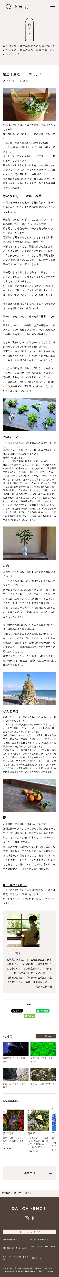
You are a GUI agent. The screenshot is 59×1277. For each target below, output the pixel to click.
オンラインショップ (28, 1232)
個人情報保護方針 (10, 1239)
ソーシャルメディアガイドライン (15, 1258)
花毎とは (29, 1173)
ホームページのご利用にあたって (43, 1248)
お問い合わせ (35, 1258)
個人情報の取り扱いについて (14, 1248)
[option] (13, 1130)
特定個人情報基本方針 (39, 1239)
